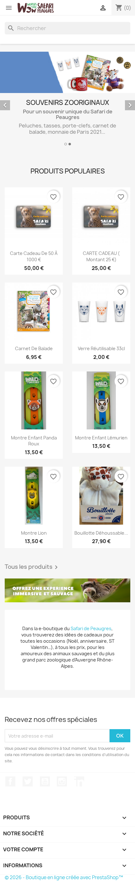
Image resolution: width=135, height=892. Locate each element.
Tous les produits (32, 567)
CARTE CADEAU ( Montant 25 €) (101, 256)
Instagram (62, 781)
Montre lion (34, 533)
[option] (67, 100)
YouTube (45, 781)
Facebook (10, 781)
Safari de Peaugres (91, 628)
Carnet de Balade (34, 348)
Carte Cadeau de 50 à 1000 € (33, 256)
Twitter (28, 781)
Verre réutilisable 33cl (101, 348)
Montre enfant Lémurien (101, 438)
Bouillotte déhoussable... (101, 533)
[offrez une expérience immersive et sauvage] (67, 590)
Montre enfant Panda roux (34, 441)
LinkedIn (79, 781)
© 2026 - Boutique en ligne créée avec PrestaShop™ (64, 877)
